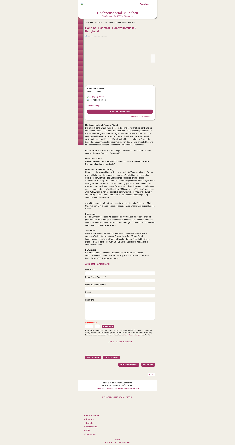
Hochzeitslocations (80, 37)
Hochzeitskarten (80, 58)
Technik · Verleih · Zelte (80, 110)
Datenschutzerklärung (131, 335)
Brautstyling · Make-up (80, 52)
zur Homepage (93, 106)
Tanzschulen (80, 121)
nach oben (148, 365)
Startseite (89, 22)
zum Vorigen (93, 357)
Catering (80, 73)
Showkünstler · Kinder (80, 89)
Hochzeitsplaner (80, 21)
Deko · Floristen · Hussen (80, 68)
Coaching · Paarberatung (80, 126)
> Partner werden (92, 416)
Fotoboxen (80, 63)
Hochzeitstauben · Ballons (80, 100)
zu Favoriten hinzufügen (140, 116)
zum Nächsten (111, 357)
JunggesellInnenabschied (80, 131)
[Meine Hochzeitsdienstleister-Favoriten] (152, 5)
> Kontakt (88, 423)
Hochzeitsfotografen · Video (80, 47)
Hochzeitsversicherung (80, 142)
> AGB (87, 430)
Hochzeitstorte (80, 79)
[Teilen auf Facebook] (123, 346)
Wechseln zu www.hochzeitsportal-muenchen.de (117, 388)
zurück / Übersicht (128, 365)
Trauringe (80, 31)
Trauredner (80, 42)
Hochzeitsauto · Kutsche (80, 94)
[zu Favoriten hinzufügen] (152, 28)
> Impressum (90, 434)
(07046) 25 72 (98, 97)
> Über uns (89, 419)
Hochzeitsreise (80, 136)
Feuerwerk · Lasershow (80, 105)
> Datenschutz (91, 427)
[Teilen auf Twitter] (117, 346)
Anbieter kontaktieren (120, 112)
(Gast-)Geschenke (80, 115)
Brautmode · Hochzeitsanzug (80, 26)
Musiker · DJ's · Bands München (108, 22)
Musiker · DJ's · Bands (80, 84)
